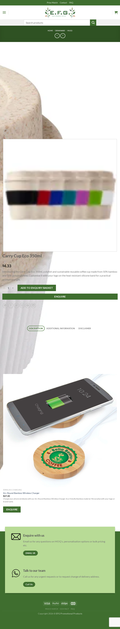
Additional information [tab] (60, 328)
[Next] (14, 131)
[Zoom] (6, 132)
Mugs (69, 31)
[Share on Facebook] (10, 305)
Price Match (52, 2)
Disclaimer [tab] (84, 328)
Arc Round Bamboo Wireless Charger (21, 493)
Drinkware (60, 31)
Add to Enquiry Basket (37, 287)
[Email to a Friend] (22, 305)
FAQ (71, 2)
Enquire (60, 296)
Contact (63, 2)
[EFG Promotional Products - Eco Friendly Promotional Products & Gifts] (60, 12)
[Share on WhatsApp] (5, 305)
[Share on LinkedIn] (33, 305)
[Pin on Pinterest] (27, 305)
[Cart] (116, 12)
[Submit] (93, 22)
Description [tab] (36, 328)
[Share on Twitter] (16, 305)
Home (50, 31)
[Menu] (4, 12)
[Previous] (4, 523)
